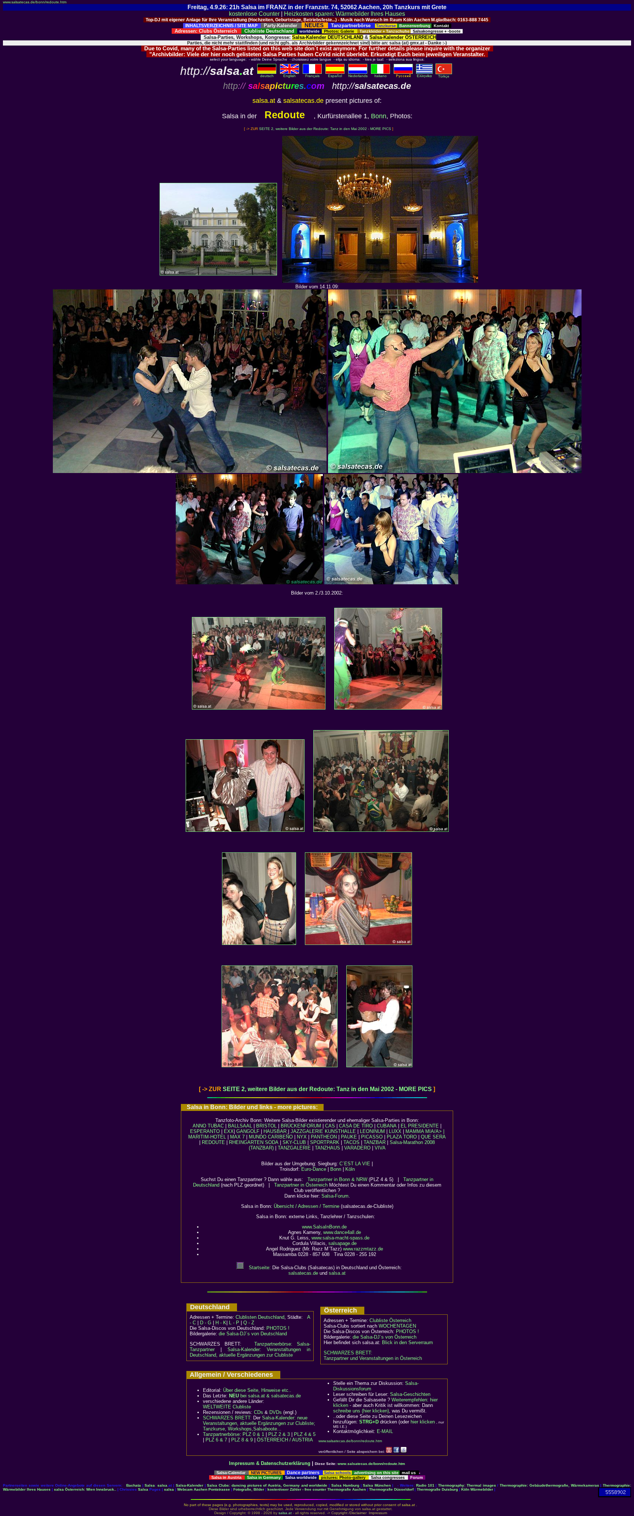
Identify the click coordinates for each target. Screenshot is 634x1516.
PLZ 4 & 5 (305, 1434)
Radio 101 (425, 1485)
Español (335, 76)
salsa (162, 1485)
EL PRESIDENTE (420, 1126)
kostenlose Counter (254, 14)
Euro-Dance (313, 1169)
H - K (220, 1322)
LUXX (395, 1131)
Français (312, 76)
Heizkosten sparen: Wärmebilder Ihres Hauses (344, 14)
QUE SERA (433, 1137)
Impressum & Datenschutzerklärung (269, 1463)
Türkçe (443, 76)
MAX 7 (237, 1137)
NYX (302, 1137)
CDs (258, 1412)
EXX (229, 1131)
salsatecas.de (303, 1273)
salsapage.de (342, 1243)
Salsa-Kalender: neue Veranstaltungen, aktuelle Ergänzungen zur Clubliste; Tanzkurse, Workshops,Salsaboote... (259, 1423)
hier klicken (423, 1422)
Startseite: (259, 1267)
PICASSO (372, 1137)
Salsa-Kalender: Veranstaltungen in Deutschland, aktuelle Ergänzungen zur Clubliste (250, 1352)
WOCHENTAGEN (397, 1326)
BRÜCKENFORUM (301, 1126)
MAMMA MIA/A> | (424, 1131)
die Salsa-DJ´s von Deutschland (253, 1333)
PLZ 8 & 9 (242, 1440)
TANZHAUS (327, 1148)
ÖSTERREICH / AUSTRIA (285, 1440)
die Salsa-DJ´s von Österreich (384, 1337)
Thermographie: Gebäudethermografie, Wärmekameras (549, 1485)
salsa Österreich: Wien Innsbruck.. (85, 1489)
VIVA (380, 1148)
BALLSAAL (240, 1126)
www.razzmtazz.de (363, 1249)
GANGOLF (247, 1131)
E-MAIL (385, 1431)
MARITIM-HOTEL (207, 1137)
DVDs (275, 1412)
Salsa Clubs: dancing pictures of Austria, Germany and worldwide (267, 1485)
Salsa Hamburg (345, 1485)
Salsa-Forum (335, 1196)
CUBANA (387, 1126)
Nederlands (358, 76)
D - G (205, 1322)
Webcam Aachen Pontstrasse (203, 1489)
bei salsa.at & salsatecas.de (265, 1395)
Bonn (378, 116)
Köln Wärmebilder (477, 1489)
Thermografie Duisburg (437, 1489)
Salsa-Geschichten (410, 1394)
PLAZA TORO (402, 1137)
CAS (330, 1126)
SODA (271, 1142)
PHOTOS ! (277, 1328)
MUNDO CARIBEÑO (271, 1137)
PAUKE (349, 1137)
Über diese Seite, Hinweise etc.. (257, 1390)
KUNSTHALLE (340, 1131)
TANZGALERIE (294, 1148)
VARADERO (357, 1148)
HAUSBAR (275, 1131)
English (289, 76)
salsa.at (337, 1273)
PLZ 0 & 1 (253, 1434)
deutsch (267, 76)
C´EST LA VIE (354, 1163)
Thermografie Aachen (346, 1489)
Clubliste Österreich (390, 1320)
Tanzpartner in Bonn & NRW (337, 1179)
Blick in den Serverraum (407, 1342)
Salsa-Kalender (189, 1485)
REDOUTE (213, 1142)
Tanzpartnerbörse (221, 1434)
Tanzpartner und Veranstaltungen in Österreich (373, 1358)
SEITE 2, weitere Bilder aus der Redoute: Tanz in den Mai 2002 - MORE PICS (325, 129)
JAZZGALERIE (307, 1131)
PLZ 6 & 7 (216, 1440)
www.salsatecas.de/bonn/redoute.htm (34, 2)
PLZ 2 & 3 (279, 1434)
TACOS (351, 1142)
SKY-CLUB (294, 1142)
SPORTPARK (324, 1142)
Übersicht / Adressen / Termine (306, 1206)
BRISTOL (266, 1126)
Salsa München (377, 1485)
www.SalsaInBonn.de (324, 1227)
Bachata (133, 1485)
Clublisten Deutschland (260, 1317)
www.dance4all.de (342, 1232)
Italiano (380, 76)
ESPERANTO (205, 1131)
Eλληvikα (424, 76)
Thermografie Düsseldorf (391, 1489)
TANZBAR (375, 1142)
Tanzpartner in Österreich (301, 1185)
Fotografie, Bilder (248, 1489)
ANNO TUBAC (208, 1126)
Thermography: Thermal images (467, 1485)
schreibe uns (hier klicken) (361, 1411)
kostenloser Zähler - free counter (297, 1489)
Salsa (150, 1485)
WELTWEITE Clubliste (227, 1406)
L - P (234, 1322)
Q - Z (248, 1322)
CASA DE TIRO (356, 1126)
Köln (350, 1169)
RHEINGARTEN (246, 1142)
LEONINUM (372, 1131)
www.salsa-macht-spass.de (340, 1238)
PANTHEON (324, 1137)
